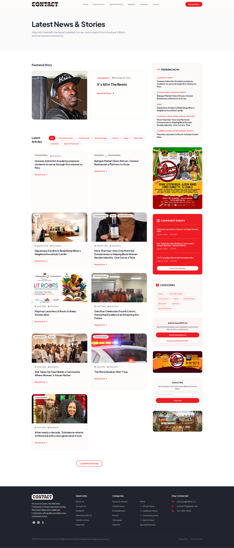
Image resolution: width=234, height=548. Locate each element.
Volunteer (144, 4)
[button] (89, 463)
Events (115, 138)
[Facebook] (34, 522)
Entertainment (101, 138)
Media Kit (131, 4)
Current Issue (83, 138)
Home (85, 4)
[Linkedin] (38, 522)
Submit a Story (99, 4)
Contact (156, 4)
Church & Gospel (65, 138)
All (52, 138)
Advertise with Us (116, 4)
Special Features (71, 144)
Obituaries (138, 138)
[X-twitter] (43, 522)
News (126, 138)
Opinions (55, 144)
